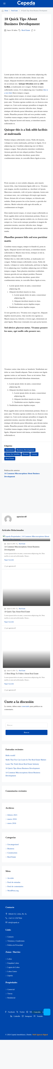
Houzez (26, 454)
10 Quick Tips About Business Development (23, 768)
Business (10, 849)
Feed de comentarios (15, 886)
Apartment (10, 450)
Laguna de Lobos (13, 967)
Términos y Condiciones (15, 941)
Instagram (28, 1016)
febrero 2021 (12, 815)
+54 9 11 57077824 (15, 918)
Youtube (39, 1016)
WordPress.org (13, 891)
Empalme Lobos (13, 963)
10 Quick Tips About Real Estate (17, 612)
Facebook (11, 1012)
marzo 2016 (12, 819)
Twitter (22, 1012)
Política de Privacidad (15, 945)
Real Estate (14, 11)
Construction (12, 853)
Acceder (10, 878)
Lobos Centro (12, 971)
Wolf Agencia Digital (40, 1035)
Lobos (9, 959)
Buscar (26, 732)
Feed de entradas (13, 882)
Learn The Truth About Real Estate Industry (22, 764)
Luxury (34, 454)
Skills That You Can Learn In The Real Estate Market (26, 760)
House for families (13, 454)
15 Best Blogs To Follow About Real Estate (21, 674)
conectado (25, 706)
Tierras (9, 994)
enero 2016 (11, 823)
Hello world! (10, 755)
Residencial (11, 998)
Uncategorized (13, 844)
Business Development (25, 450)
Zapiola (10, 976)
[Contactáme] (47, 1012)
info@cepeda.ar (13, 922)
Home (6, 11)
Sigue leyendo (9, 560)
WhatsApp (33, 1012)
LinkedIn (16, 1016)
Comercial (11, 989)
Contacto (10, 937)
